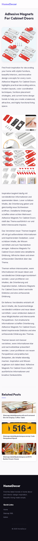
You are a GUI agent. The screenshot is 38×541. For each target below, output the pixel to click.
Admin (5, 517)
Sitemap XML (8, 513)
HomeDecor (11, 486)
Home (5, 510)
